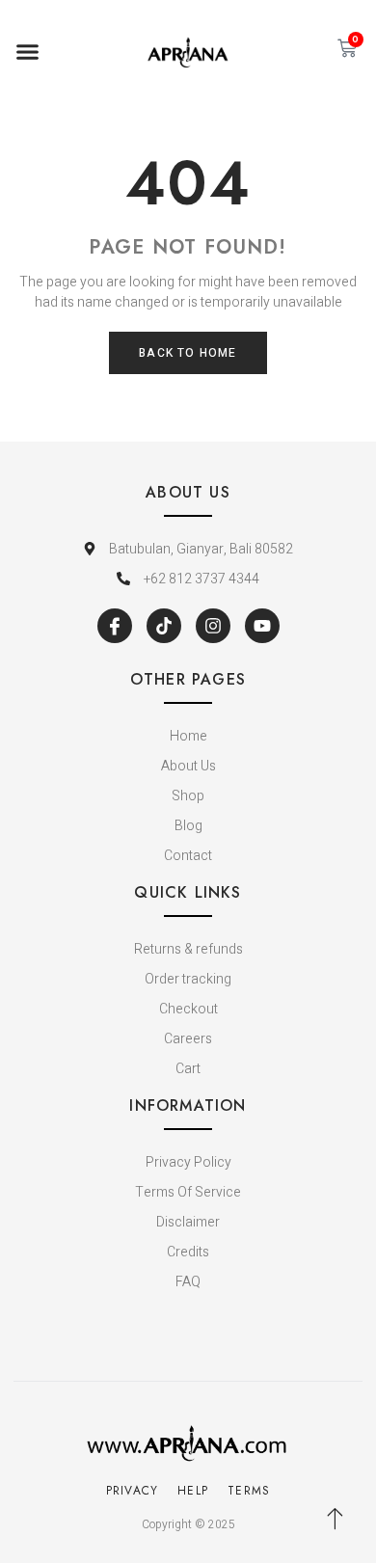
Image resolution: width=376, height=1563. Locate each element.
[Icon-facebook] (114, 625)
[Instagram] (213, 625)
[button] (28, 52)
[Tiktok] (164, 625)
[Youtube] (262, 625)
